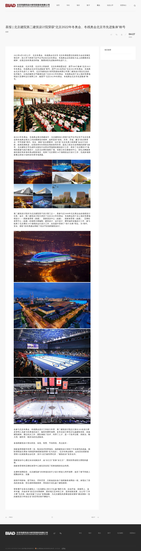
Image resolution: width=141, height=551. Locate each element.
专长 (68, 5)
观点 (98, 5)
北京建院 (120, 533)
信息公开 (110, 5)
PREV (11, 517)
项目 (78, 5)
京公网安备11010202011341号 (45, 548)
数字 (88, 5)
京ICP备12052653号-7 (28, 548)
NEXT (93, 517)
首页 (58, 5)
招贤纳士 (123, 5)
